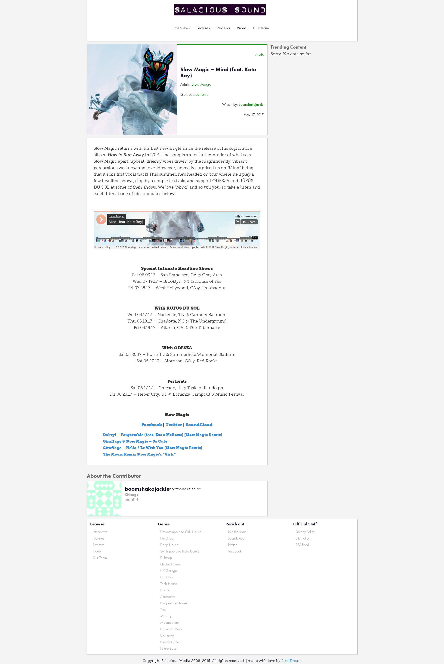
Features (203, 28)
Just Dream (291, 660)
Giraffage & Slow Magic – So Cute (135, 441)
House (165, 590)
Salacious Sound (220, 9)
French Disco (169, 641)
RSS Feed (302, 544)
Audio (259, 54)
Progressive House (173, 603)
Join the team (237, 531)
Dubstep (166, 557)
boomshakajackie (251, 104)
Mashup (166, 616)
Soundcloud (236, 538)
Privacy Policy (305, 531)
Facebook (152, 424)
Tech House (168, 583)
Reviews (223, 28)
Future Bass (168, 648)
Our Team (261, 28)
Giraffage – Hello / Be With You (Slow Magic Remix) (152, 448)
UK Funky (167, 635)
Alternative (168, 596)
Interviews (182, 28)
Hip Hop (166, 577)
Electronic (200, 94)
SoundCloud (199, 424)
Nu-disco (166, 538)
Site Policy (303, 538)
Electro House (170, 564)
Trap (163, 609)
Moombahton (170, 622)
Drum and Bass (171, 629)
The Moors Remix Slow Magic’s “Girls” (139, 454)
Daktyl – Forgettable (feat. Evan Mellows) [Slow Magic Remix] (162, 435)
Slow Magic (201, 84)
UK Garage (168, 570)
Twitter (174, 424)
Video (241, 28)
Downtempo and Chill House (180, 531)
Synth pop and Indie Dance (180, 551)
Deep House (169, 544)
